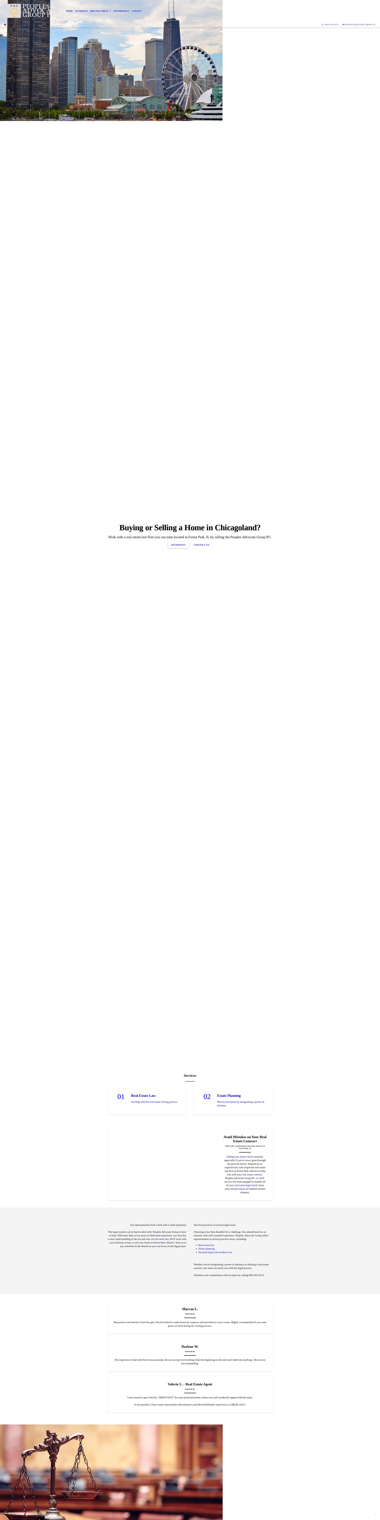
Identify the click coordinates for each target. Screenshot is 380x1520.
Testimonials (121, 11)
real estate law (161, 1239)
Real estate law (206, 1245)
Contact (137, 11)
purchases (240, 1188)
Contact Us (201, 545)
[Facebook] (5, 24)
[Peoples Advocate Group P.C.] (32, 11)
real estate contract (252, 1174)
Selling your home (236, 1156)
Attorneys (81, 11)
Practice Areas (99, 11)
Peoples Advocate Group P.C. (360, 24)
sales (227, 1188)
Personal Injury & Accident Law (215, 1252)
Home (69, 11)
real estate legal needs (246, 1185)
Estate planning (206, 1248)
